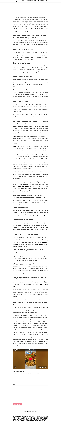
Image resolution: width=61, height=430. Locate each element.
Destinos (46, 0)
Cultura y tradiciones (40, 0)
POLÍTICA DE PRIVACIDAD (29, 411)
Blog (35, 0)
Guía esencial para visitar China (29, 419)
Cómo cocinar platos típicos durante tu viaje (29, 416)
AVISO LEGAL (37, 411)
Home (23, 0)
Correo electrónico (17, 389)
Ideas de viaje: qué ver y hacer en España (35, 418)
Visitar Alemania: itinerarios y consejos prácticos (28, 420)
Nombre (14, 384)
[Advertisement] (30, 9)
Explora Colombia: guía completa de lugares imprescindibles (31, 417)
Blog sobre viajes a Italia (15, 1)
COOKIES (23, 411)
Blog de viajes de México (17, 416)
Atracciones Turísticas (29, 0)
